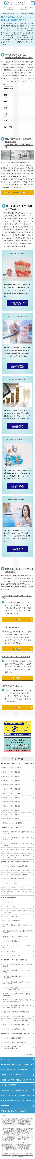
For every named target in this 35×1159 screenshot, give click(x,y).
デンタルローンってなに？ (11, 883)
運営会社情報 (5, 1106)
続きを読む (17, 619)
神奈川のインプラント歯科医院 (12, 793)
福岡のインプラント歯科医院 (11, 819)
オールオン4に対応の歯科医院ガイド (14, 1038)
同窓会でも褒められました (12, 686)
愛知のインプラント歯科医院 (11, 797)
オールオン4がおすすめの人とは (17, 366)
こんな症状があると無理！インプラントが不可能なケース (17, 931)
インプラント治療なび (17, 1156)
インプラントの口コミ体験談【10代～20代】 (16, 1016)
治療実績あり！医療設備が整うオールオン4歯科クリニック (12, 1047)
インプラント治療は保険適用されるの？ (15, 874)
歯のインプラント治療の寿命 (11, 921)
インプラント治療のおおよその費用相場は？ (16, 866)
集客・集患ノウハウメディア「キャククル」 (22, 1155)
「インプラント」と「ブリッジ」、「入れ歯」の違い (17, 946)
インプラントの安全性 (9, 951)
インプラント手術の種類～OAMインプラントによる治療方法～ (17, 977)
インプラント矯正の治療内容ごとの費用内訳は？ (17, 870)
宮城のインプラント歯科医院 (11, 772)
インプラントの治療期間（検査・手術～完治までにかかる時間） (17, 911)
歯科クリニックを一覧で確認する (16, 192)
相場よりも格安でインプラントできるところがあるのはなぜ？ (17, 892)
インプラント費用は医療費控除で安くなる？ (16, 879)
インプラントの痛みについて (11, 955)
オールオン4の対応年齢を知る (17, 549)
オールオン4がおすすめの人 (17, 316)
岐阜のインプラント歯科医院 (11, 802)
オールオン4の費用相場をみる (17, 426)
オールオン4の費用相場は (18, 379)
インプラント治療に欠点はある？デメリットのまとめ (17, 925)
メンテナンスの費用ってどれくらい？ (14, 887)
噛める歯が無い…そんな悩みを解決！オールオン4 (16, 1033)
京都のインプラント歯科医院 (11, 806)
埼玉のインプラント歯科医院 (11, 780)
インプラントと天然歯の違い (11, 941)
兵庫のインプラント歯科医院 (11, 814)
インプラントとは (8, 902)
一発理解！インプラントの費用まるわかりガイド (16, 861)
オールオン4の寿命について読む (17, 486)
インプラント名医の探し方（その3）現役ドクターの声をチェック (17, 844)
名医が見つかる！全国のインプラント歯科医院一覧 (16, 763)
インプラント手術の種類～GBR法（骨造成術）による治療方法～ (17, 994)
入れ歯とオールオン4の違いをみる (17, 303)
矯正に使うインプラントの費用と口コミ (15, 937)
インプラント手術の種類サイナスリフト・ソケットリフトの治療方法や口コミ (17, 989)
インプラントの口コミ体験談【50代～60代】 (16, 1025)
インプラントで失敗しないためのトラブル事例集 (16, 1100)
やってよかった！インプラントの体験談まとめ (15, 1012)
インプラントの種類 (9, 906)
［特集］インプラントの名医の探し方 (12, 827)
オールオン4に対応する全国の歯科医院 (14, 1042)
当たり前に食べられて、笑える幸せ (16, 657)
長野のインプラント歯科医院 (11, 776)
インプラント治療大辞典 (8, 897)
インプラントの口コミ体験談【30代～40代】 (16, 1020)
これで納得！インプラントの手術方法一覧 (14, 960)
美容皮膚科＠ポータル (6, 1153)
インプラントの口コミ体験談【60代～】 (15, 1029)
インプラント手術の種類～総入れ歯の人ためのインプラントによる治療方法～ (17, 1006)
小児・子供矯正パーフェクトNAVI (21, 1153)
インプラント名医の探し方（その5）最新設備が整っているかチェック (17, 856)
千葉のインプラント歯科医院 (11, 789)
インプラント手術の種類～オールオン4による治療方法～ (17, 971)
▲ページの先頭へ (29, 1054)
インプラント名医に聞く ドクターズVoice (14, 1069)
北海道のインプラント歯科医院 (12, 768)
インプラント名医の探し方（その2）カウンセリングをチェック (17, 838)
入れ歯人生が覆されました (12, 627)
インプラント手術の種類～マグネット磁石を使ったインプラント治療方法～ (17, 1000)
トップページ (5, 1059)
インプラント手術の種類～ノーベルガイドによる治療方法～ (17, 965)
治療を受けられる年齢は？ (17, 499)
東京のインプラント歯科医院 (11, 785)
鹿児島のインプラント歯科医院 (12, 823)
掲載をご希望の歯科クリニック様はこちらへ (14, 1111)
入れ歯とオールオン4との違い (17, 253)
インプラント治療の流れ (10, 916)
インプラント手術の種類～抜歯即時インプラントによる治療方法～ (17, 983)
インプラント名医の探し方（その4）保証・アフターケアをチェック (17, 850)
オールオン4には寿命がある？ (17, 439)
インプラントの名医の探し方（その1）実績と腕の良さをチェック (17, 832)
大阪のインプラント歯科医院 (11, 810)
